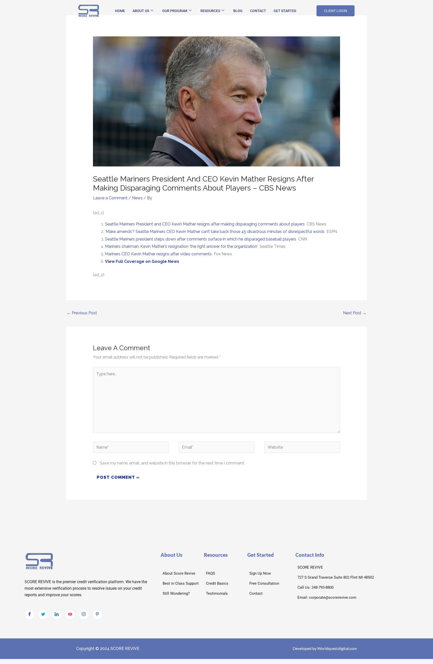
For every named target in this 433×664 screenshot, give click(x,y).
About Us (141, 11)
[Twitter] (43, 615)
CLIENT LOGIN (335, 11)
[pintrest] (97, 615)
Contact (258, 11)
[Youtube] (70, 615)
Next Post (354, 313)
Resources (210, 11)
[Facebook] (30, 615)
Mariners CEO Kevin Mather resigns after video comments (158, 254)
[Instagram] (84, 615)
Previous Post (82, 313)
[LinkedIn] (57, 615)
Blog (238, 11)
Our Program (174, 11)
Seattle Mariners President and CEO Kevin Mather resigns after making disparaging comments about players (205, 224)
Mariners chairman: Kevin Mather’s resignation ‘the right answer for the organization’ (181, 246)
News (137, 198)
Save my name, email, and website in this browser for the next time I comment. (172, 463)
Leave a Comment (110, 198)
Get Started (285, 11)
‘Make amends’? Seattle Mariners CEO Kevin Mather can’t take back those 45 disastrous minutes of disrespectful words (214, 231)
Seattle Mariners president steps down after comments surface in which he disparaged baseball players (200, 239)
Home (120, 11)
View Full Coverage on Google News (142, 261)
